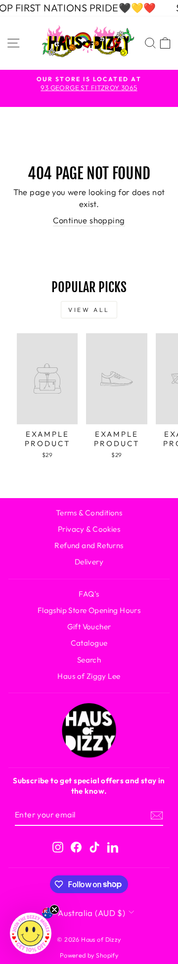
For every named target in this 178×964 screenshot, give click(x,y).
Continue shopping (89, 220)
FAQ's (89, 594)
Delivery (89, 561)
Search (89, 659)
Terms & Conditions (89, 512)
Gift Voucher (89, 626)
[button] (30, 933)
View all (89, 309)
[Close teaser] (54, 909)
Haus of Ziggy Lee (88, 676)
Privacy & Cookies (89, 529)
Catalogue (89, 643)
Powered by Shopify (89, 955)
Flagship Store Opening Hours (89, 610)
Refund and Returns (88, 545)
